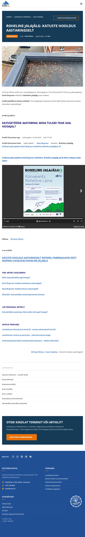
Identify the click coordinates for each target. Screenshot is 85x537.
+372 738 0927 (10, 485)
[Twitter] (13, 457)
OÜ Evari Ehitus (16, 239)
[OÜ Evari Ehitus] (5, 4)
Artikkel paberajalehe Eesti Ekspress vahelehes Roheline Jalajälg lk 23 (31, 146)
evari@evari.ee (10, 489)
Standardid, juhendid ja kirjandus (14, 403)
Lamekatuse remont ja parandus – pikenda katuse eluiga (26, 335)
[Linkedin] (22, 457)
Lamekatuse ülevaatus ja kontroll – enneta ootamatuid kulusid (29, 329)
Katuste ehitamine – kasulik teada (15, 375)
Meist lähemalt (7, 507)
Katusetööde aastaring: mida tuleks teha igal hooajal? (25, 312)
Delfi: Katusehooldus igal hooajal (16, 277)
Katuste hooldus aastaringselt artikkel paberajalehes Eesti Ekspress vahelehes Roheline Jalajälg (39, 259)
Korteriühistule (7, 379)
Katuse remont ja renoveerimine (56, 479)
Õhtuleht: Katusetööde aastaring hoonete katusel (23, 294)
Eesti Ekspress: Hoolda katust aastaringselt (20, 289)
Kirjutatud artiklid (8, 384)
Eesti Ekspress (43, 143)
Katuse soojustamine (52, 486)
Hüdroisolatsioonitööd (53, 482)
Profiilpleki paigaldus (52, 489)
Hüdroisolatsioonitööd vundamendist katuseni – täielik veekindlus (30, 340)
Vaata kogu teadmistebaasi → (21, 437)
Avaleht (9, 17)
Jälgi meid (5, 457)
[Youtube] (30, 457)
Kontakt (5, 511)
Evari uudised (7, 394)
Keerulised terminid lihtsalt (12, 399)
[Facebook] (17, 457)
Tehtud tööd (6, 504)
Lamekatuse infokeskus (22, 17)
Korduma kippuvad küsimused (13, 514)
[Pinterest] (26, 457)
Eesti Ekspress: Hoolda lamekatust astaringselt (22, 283)
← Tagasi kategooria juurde (66, 18)
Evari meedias (38, 17)
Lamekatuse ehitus (52, 475)
